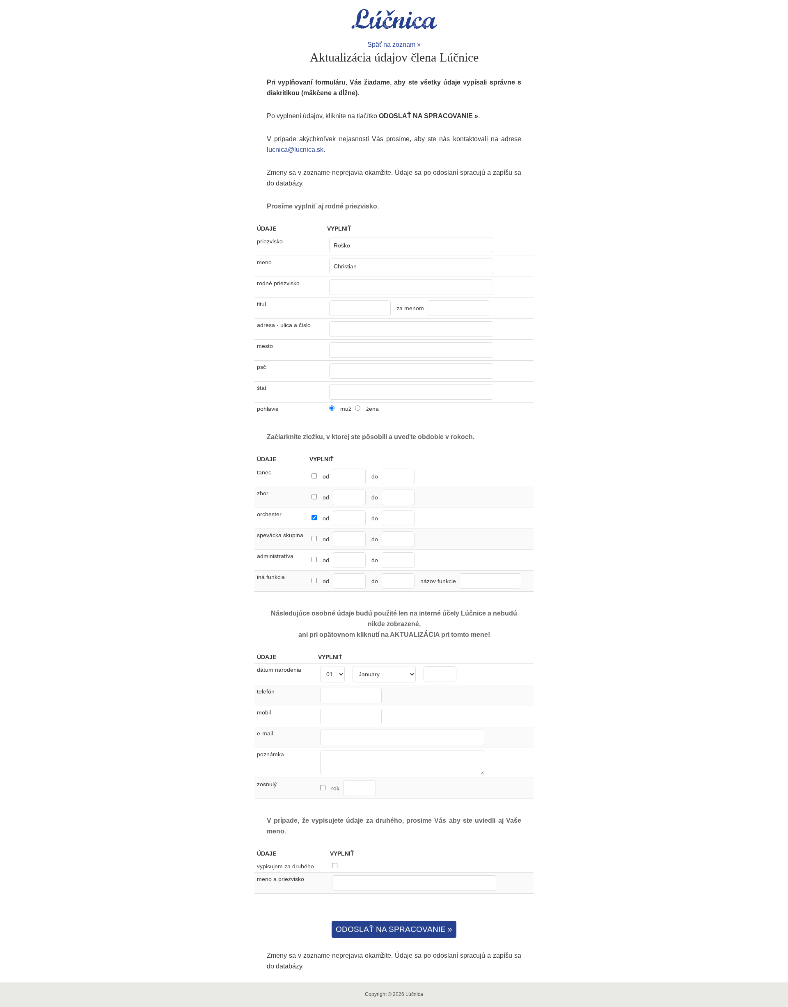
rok (336, 788)
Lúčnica (394, 19)
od (326, 476)
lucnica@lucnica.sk (295, 149)
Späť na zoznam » (394, 44)
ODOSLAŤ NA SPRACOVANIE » (394, 929)
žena (372, 408)
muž (345, 408)
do (374, 476)
